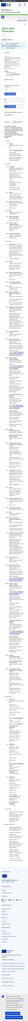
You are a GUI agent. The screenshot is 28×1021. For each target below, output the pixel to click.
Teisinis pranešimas (6, 908)
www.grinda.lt (19, 723)
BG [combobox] (6, 102)
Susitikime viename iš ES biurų (9, 971)
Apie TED (4, 921)
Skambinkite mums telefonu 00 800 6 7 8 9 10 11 (13, 963)
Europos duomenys (6, 933)
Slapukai (4, 911)
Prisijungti (20, 5)
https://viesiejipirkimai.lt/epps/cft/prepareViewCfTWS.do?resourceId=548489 (16, 407)
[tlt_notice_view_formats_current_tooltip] (22, 122)
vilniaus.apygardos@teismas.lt (16, 764)
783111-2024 (12, 47)
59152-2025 (14, 45)
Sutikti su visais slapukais (12, 1013)
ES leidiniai (4, 941)
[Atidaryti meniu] (3, 35)
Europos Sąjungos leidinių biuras (10, 880)
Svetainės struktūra (6, 924)
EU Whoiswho (5, 939)
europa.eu (4, 957)
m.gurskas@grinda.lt (15, 74)
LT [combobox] (6, 90)
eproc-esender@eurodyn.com (14, 795)
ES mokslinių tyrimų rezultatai (8, 936)
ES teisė (3, 931)
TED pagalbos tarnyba (7, 892)
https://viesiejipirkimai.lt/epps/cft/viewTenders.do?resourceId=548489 (16, 367)
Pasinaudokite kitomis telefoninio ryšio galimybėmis (13, 966)
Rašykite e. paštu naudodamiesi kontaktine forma (13, 968)
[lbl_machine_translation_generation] (22, 112)
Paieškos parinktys (22, 20)
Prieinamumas (5, 914)
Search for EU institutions (7, 978)
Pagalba (3, 890)
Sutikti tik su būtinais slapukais (14, 1017)
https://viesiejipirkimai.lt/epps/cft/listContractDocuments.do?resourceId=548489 (16, 353)
